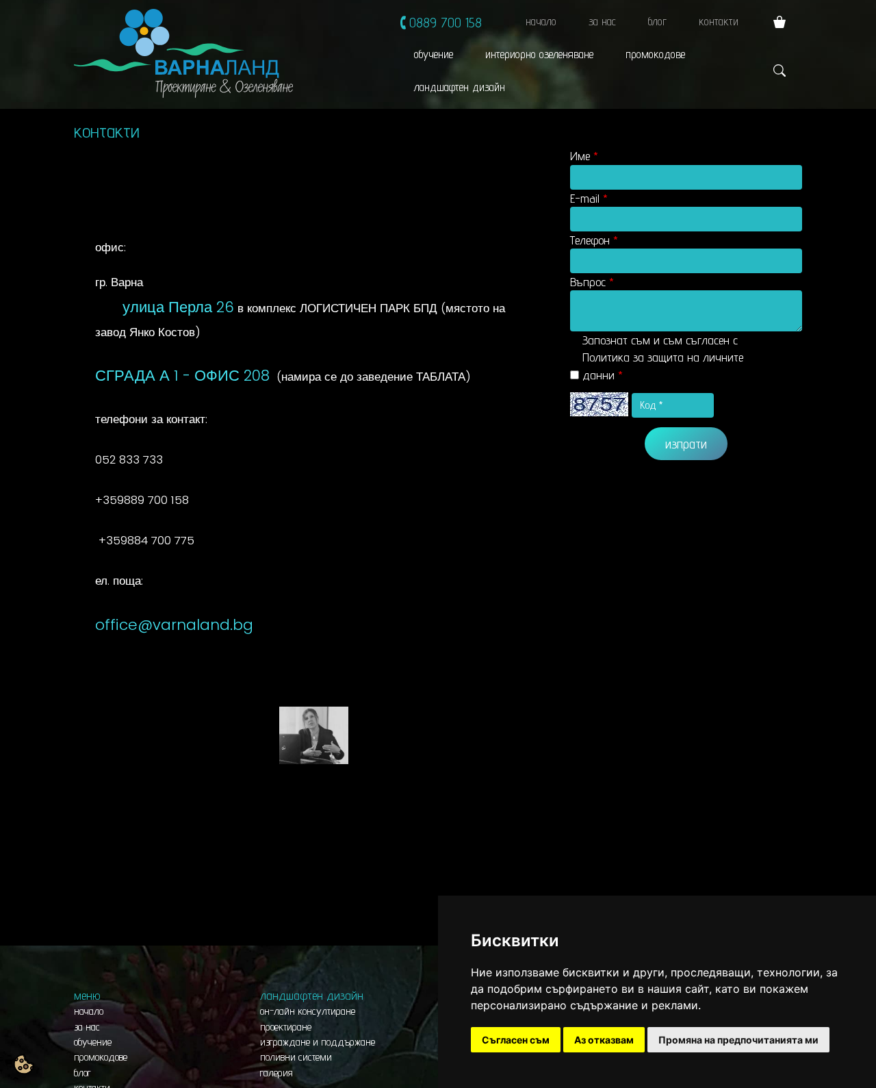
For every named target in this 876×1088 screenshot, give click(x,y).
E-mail (585, 198)
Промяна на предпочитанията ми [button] (738, 1040)
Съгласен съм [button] (516, 1040)
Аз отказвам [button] (604, 1040)
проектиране (285, 1026)
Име (580, 156)
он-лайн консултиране (307, 1010)
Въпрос (588, 282)
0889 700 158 (445, 22)
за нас (602, 21)
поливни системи (296, 1056)
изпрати (686, 443)
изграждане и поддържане (317, 1041)
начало (541, 21)
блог (657, 21)
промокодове (655, 54)
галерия (276, 1072)
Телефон (590, 240)
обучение (433, 54)
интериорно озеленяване (539, 54)
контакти (718, 21)
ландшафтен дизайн (459, 87)
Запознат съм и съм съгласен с (662, 357)
